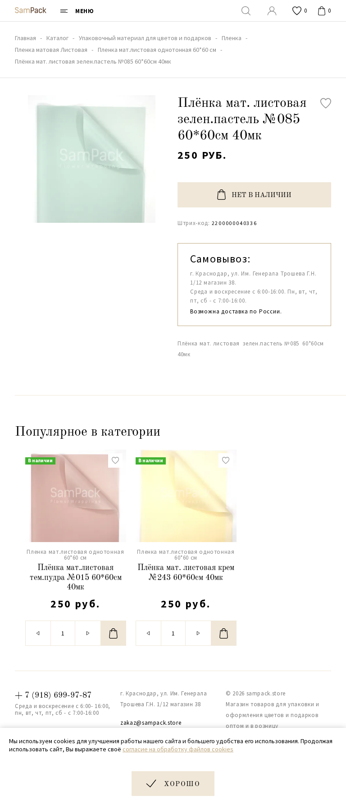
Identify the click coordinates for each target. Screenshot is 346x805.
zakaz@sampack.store (150, 723)
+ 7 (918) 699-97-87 (53, 695)
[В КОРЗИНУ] (113, 633)
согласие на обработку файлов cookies (178, 749)
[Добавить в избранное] (325, 103)
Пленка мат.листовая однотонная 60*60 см (75, 555)
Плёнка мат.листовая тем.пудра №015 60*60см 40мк (76, 577)
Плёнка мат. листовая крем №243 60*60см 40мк (185, 573)
